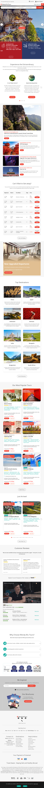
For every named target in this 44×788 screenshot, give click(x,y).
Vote (22, 174)
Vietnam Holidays (19, 739)
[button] (42, 4)
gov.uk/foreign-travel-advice (6, 771)
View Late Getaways (22, 238)
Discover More (31, 97)
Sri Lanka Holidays (19, 746)
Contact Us (9, 736)
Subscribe (31, 685)
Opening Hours (22, 728)
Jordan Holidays (19, 745)
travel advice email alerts (24, 771)
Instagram (22, 718)
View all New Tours (22, 541)
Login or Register (40, 1)
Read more (37, 611)
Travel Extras (30, 743)
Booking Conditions (31, 746)
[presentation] (2, 24)
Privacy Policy (30, 747)
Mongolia (31, 343)
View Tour (37, 197)
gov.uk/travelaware (6, 769)
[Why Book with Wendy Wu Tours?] (22, 592)
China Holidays (18, 738)
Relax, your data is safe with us (23, 689)
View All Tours (22, 489)
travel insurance (36, 772)
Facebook (18, 718)
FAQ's (29, 745)
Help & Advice (32, 736)
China (12, 299)
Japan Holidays (18, 741)
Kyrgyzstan (12, 365)
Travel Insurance (31, 742)
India (12, 343)
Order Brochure (28, 701)
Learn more (36, 783)
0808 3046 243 (37, 4)
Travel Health (30, 741)
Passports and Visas (31, 739)
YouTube (25, 718)
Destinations (20, 736)
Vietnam (31, 321)
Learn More (12, 97)
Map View (12, 418)
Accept (19, 786)
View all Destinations (22, 376)
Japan (31, 299)
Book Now (22, 27)
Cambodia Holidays (19, 743)
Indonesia (12, 321)
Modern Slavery (31, 749)
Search (39, 7)
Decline (25, 786)
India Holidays (18, 742)
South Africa (31, 365)
